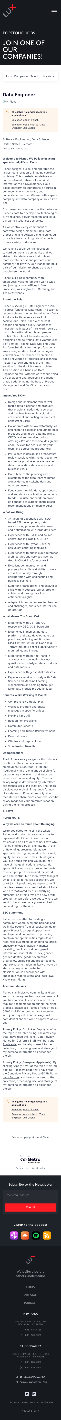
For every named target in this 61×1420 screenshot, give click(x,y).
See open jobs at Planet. (25, 119)
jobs (8, 76)
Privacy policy (22, 1168)
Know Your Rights (14, 979)
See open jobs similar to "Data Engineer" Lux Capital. (28, 126)
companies (21, 76)
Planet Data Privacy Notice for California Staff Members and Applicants (28, 1040)
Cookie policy (38, 1168)
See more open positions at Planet (30, 1137)
